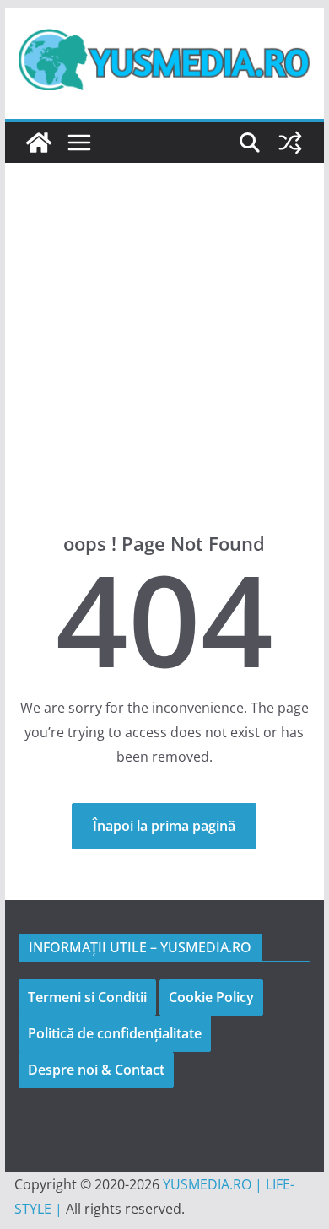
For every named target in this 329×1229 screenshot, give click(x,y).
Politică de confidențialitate (115, 1033)
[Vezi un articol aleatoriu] (290, 142)
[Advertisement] (164, 372)
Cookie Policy (211, 997)
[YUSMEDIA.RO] (39, 142)
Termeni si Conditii (87, 997)
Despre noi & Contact (96, 1069)
